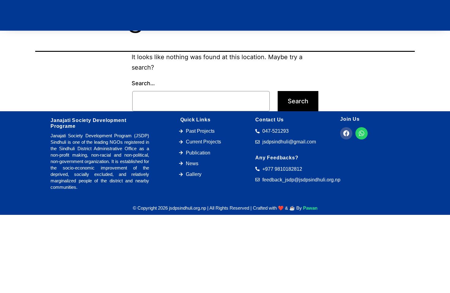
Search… (143, 83)
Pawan (310, 208)
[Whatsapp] (361, 133)
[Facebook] (346, 133)
